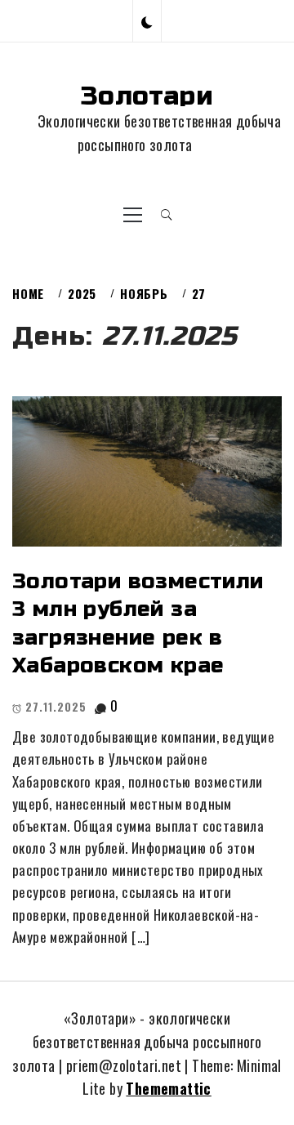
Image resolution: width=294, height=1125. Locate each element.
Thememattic (168, 1088)
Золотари (147, 96)
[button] (147, 21)
